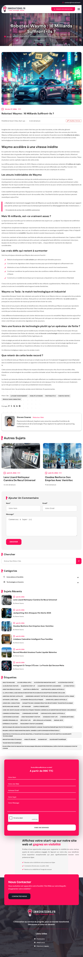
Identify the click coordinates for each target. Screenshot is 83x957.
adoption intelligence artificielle (52, 689)
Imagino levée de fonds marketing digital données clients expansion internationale (31, 730)
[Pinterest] (19, 406)
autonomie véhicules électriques (32, 700)
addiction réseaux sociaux (12, 689)
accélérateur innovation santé (44, 682)
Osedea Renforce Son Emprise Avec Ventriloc (59, 479)
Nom (8, 503)
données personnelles (10, 720)
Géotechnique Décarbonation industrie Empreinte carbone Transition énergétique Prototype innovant (37, 727)
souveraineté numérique (58, 739)
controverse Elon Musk (11, 717)
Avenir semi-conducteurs (11, 703)
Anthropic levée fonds (10, 700)
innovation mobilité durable (12, 739)
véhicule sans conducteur (12, 399)
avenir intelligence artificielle (56, 700)
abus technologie (9, 682)
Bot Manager (26, 706)
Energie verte (58, 720)
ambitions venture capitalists (13, 696)
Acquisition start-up (28, 686)
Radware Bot (42, 739)
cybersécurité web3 (67, 717)
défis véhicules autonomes (42, 720)
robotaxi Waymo (64, 396)
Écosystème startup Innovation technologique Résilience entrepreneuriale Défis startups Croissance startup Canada (40, 747)
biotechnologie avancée (11, 706)
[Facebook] (8, 406)
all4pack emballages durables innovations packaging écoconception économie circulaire (34, 693)
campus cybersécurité (41, 706)
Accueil (9, 37)
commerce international (11, 713)
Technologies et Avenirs (21, 37)
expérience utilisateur (10, 724)
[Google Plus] (14, 406)
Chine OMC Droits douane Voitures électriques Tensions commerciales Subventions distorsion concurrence (39, 710)
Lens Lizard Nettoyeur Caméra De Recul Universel (19, 479)
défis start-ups (25, 720)
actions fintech (69, 686)
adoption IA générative (31, 689)
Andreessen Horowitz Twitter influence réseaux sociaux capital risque (50, 696)
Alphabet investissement (19, 396)
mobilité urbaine (30, 739)
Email (45, 503)
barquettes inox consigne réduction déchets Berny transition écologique (47, 703)
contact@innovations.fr (72, 2)
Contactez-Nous (19, 896)
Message (10, 514)
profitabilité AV (50, 396)
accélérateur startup (65, 682)
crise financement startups (30, 717)
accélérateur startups (10, 686)
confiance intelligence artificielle (53, 713)
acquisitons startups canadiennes (49, 686)
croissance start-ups (50, 717)
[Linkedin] (17, 406)
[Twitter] (11, 406)
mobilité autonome (36, 396)
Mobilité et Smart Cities (38, 37)
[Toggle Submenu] (77, 577)
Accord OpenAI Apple (24, 682)
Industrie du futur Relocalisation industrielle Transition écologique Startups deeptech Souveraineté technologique (37, 735)
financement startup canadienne (31, 724)
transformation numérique (12, 743)
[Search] (78, 561)
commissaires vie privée (30, 713)
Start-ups (22, 121)
